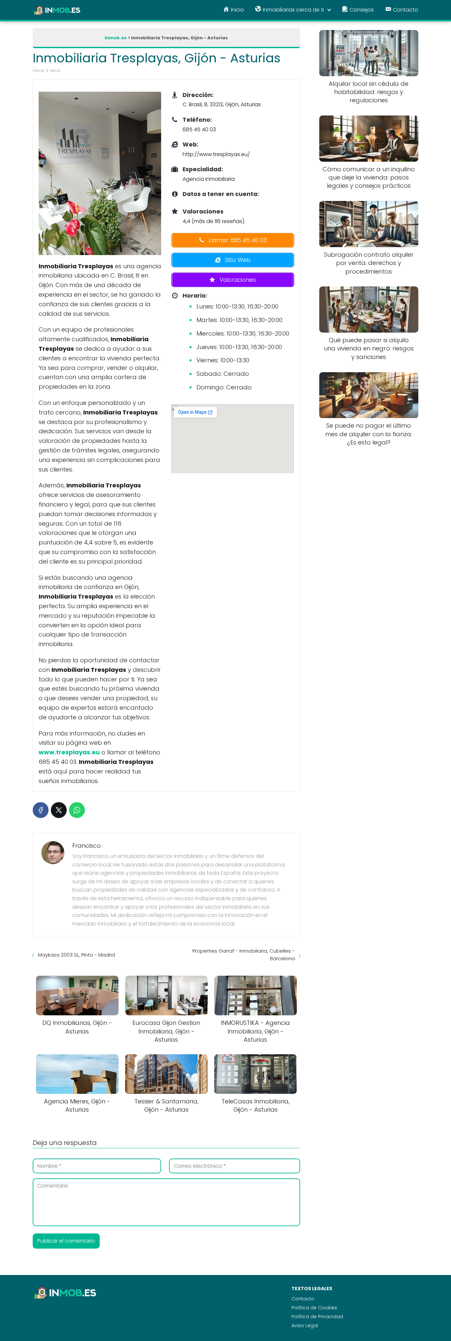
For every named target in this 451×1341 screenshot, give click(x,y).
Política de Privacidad (317, 1316)
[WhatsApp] (77, 810)
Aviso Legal (305, 1325)
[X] (59, 810)
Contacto (303, 1298)
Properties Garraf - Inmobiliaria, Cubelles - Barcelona (243, 954)
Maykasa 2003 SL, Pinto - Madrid (76, 954)
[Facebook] (41, 810)
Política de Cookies (314, 1307)
